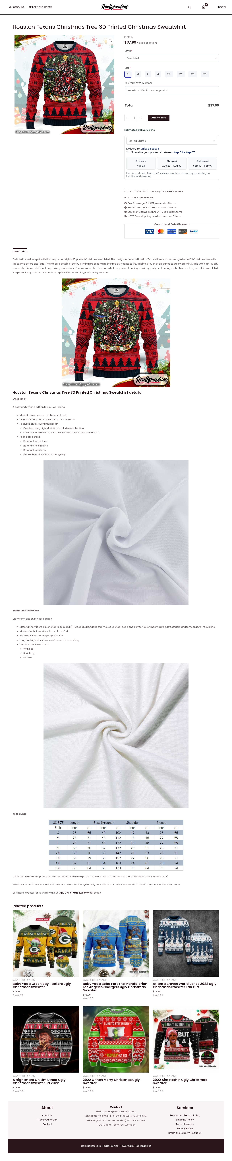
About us (47, 1115)
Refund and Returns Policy (185, 1115)
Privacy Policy (185, 1128)
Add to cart (158, 117)
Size (128, 68)
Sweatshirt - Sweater (172, 191)
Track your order (47, 1119)
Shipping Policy (185, 1119)
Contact (47, 1124)
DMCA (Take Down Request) (185, 1133)
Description (20, 251)
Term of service (185, 1124)
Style (128, 51)
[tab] (20, 251)
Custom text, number (138, 83)
